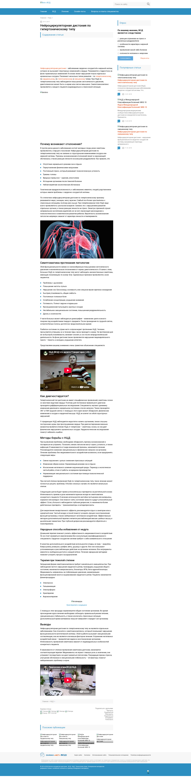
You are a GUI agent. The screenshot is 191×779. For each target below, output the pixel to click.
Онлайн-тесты (80, 11)
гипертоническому (103, 76)
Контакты (87, 755)
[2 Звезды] (52, 711)
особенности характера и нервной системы (133, 45)
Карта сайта (78, 755)
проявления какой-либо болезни (133, 50)
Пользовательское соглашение (118, 755)
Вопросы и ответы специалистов (105, 11)
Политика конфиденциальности (141, 755)
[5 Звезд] (44, 713)
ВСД (54, 11)
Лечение (65, 11)
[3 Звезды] (61, 711)
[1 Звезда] (44, 711)
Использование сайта (99, 755)
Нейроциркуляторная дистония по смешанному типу (66, 743)
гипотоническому (65, 79)
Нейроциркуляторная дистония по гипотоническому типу (132, 81)
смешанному (79, 79)
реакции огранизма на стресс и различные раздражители (132, 40)
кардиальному (49, 79)
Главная (43, 11)
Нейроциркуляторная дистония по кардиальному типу (47, 743)
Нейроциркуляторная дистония (53, 68)
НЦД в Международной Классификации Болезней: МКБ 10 (86, 745)
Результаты (144, 58)
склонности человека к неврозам (133, 53)
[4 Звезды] (69, 711)
